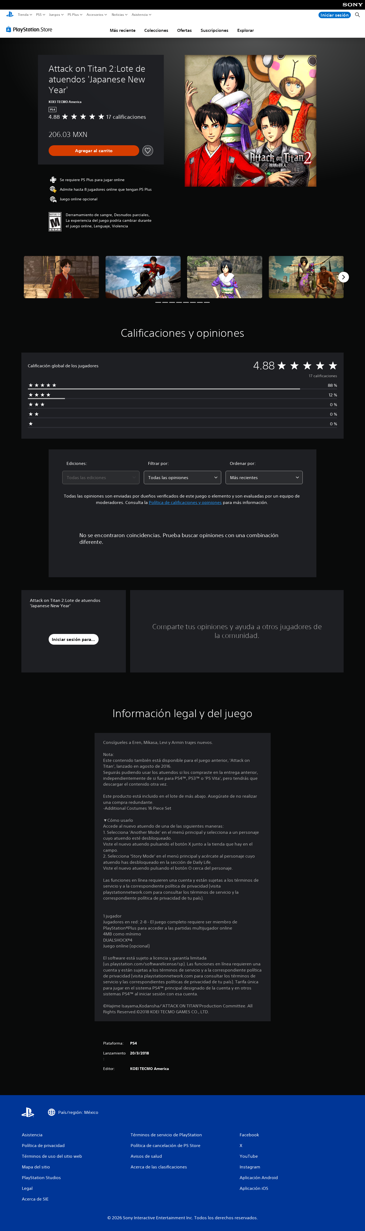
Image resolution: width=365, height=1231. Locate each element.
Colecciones (156, 30)
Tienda (23, 15)
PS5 (39, 15)
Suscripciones (214, 30)
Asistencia (140, 15)
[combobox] (101, 477)
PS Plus (73, 15)
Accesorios (94, 15)
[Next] (343, 277)
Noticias (117, 15)
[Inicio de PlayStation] (9, 15)
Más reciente (122, 30)
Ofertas (184, 30)
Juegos (54, 15)
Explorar (245, 30)
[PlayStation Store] (30, 29)
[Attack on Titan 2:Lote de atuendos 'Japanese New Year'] (61, 277)
